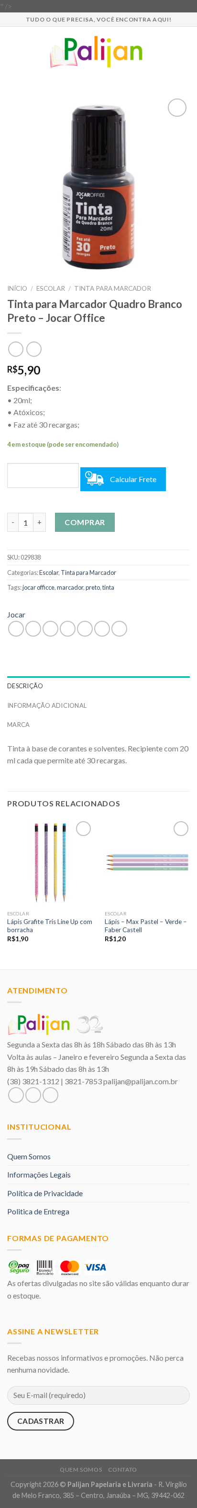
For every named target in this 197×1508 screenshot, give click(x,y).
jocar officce (38, 587)
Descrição (25, 686)
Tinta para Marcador (112, 288)
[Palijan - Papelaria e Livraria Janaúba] (98, 51)
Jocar (16, 614)
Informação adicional (47, 705)
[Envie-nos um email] (50, 1095)
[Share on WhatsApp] (16, 629)
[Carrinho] (185, 51)
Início (17, 288)
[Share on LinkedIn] (119, 629)
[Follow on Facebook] (16, 1095)
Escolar (50, 288)
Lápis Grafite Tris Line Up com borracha (49, 926)
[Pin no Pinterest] (85, 629)
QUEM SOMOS (81, 1469)
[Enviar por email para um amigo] (68, 629)
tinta (108, 587)
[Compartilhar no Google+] (102, 629)
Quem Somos (29, 1156)
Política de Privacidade (45, 1193)
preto (93, 587)
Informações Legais (39, 1174)
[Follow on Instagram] (33, 1095)
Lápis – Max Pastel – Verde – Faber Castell (146, 926)
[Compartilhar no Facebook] (33, 629)
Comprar (85, 522)
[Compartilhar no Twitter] (50, 629)
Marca (18, 724)
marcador (70, 587)
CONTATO (122, 1469)
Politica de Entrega (38, 1211)
